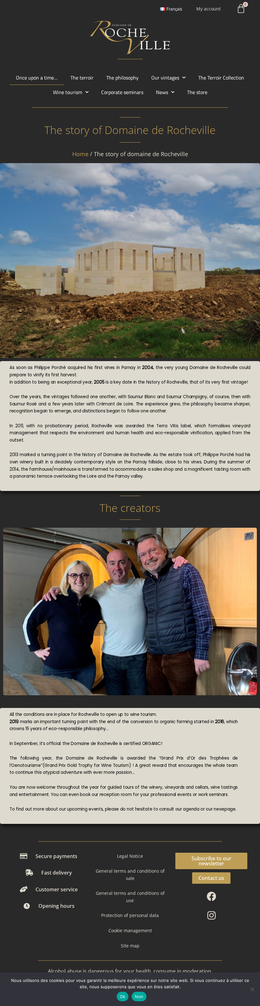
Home (80, 154)
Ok (123, 996)
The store (197, 92)
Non (139, 996)
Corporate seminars (122, 92)
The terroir (82, 77)
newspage (225, 809)
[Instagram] (211, 915)
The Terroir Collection (221, 77)
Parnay (128, 368)
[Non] (252, 989)
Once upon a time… (37, 77)
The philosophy (122, 77)
